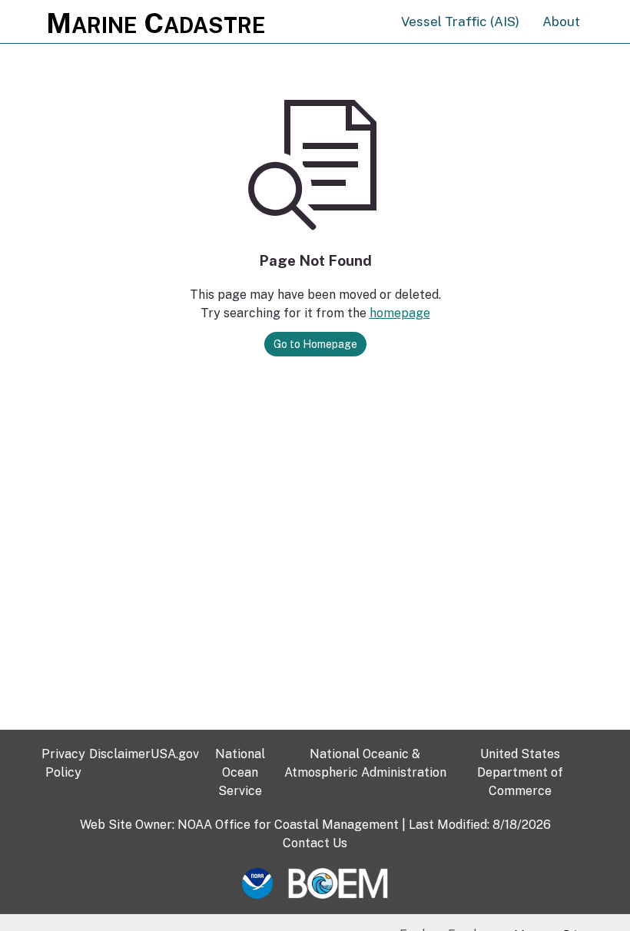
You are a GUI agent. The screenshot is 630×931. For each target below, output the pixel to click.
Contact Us (315, 843)
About (561, 21)
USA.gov (175, 754)
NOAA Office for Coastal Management (288, 824)
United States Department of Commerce (520, 772)
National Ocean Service (240, 772)
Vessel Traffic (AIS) (460, 21)
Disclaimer (120, 754)
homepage (400, 313)
